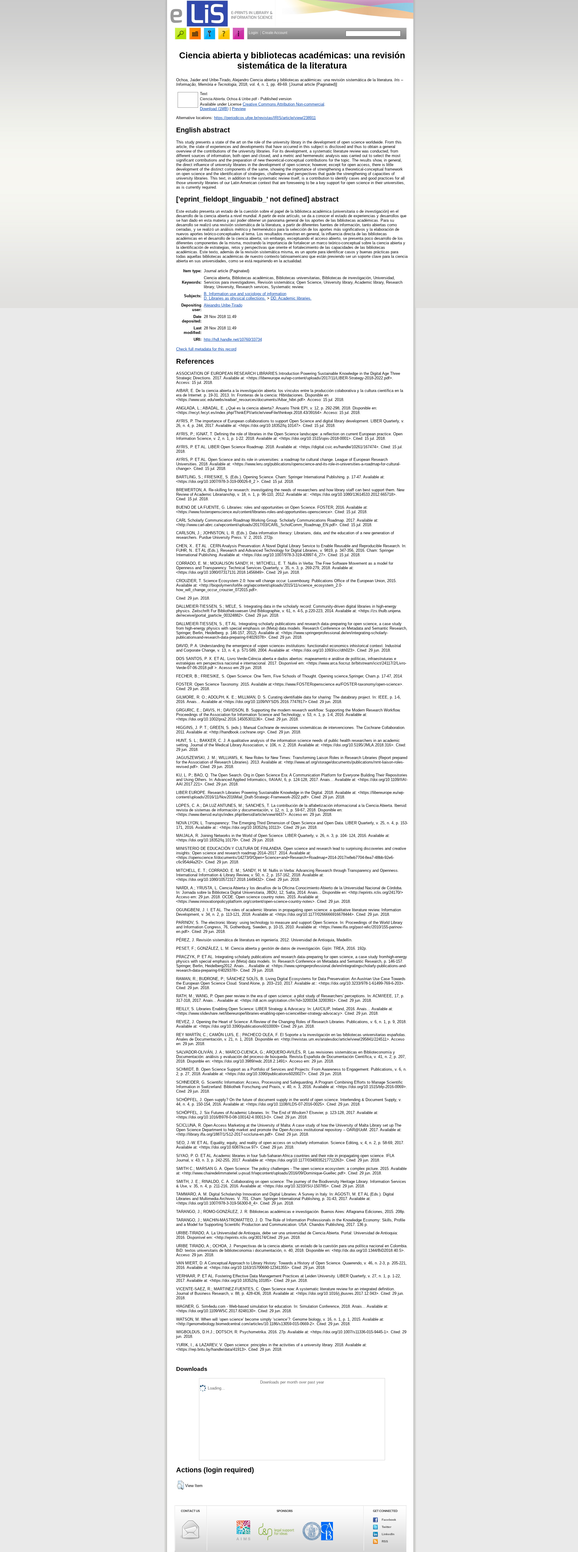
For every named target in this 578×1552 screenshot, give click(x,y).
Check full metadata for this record (206, 349)
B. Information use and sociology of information (245, 294)
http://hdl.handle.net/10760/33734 (233, 339)
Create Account (274, 33)
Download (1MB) (214, 108)
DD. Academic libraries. (291, 298)
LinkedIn (387, 1534)
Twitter (386, 1527)
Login (253, 33)
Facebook (388, 1519)
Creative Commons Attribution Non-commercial (283, 104)
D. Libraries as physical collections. (235, 298)
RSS (384, 1541)
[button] (180, 1485)
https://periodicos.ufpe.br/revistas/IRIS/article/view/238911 (265, 118)
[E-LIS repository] (221, 25)
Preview (239, 108)
